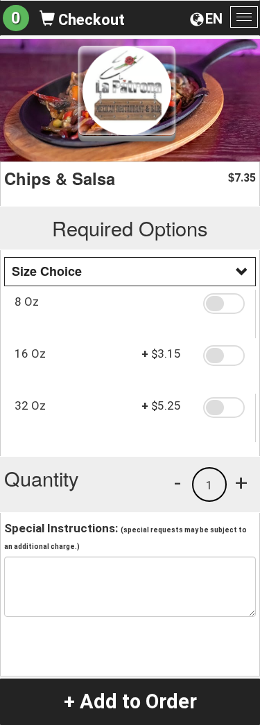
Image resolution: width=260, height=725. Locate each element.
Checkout (90, 19)
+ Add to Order (130, 701)
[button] (224, 303)
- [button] (177, 482)
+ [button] (241, 482)
